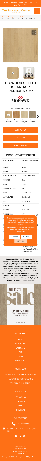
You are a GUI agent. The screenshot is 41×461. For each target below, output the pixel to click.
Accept (15, 237)
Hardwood (17, 17)
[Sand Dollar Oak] (9, 115)
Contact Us (21, 130)
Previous (3, 72)
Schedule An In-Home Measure (20, 375)
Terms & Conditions (20, 451)
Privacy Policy (20, 449)
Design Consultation (20, 383)
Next (37, 72)
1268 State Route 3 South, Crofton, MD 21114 (20, 2)
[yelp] (20, 436)
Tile (20, 352)
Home (4, 17)
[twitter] (24, 436)
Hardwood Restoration (20, 379)
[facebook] (16, 436)
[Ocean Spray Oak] (24, 115)
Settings (20, 241)
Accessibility (20, 446)
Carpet (20, 339)
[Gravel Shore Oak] (32, 115)
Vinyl (20, 356)
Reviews (20, 410)
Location (20, 401)
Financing (20, 138)
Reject (26, 237)
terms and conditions (17, 229)
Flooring (10, 17)
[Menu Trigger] (37, 11)
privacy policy (24, 227)
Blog (20, 406)
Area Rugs (20, 361)
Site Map (21, 454)
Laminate (20, 348)
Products (25, 17)
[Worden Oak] (16, 115)
